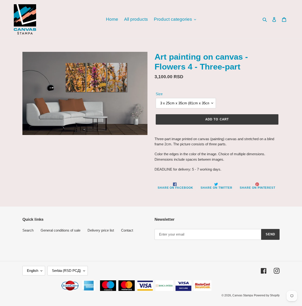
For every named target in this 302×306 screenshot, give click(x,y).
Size (159, 94)
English (32, 271)
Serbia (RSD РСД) (66, 271)
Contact (127, 230)
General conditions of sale (60, 230)
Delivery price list (101, 230)
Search (28, 230)
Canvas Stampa (242, 295)
